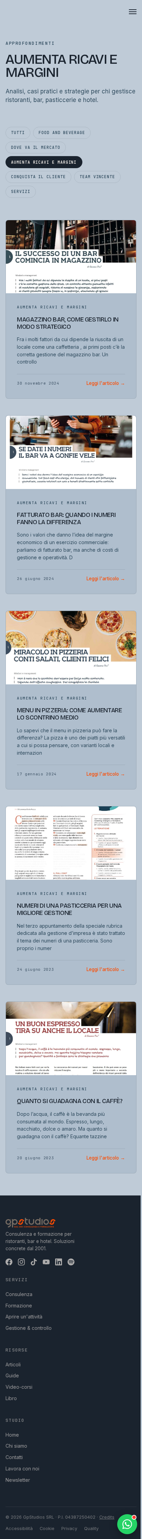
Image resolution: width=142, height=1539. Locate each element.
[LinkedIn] (58, 1261)
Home (12, 1435)
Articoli (13, 1364)
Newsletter (18, 1480)
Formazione (19, 1305)
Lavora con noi (22, 1468)
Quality (91, 1528)
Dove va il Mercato (35, 147)
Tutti (18, 132)
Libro (11, 1398)
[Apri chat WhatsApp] (127, 1524)
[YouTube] (46, 1261)
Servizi (20, 191)
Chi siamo (16, 1446)
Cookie (47, 1528)
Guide (12, 1375)
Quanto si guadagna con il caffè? (69, 1101)
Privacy (69, 1528)
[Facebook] (9, 1261)
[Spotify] (71, 1261)
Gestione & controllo (29, 1328)
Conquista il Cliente (38, 176)
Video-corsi (19, 1387)
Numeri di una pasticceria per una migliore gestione (69, 909)
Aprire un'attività (24, 1316)
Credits (106, 1517)
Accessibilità (19, 1528)
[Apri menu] (132, 12)
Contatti (14, 1457)
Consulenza (19, 1294)
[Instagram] (21, 1261)
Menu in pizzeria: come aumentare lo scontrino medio (69, 713)
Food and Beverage (62, 132)
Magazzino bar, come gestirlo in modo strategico (68, 323)
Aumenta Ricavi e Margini (44, 162)
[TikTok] (33, 1261)
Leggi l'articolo (106, 383)
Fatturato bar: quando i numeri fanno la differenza (66, 518)
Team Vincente (97, 176)
